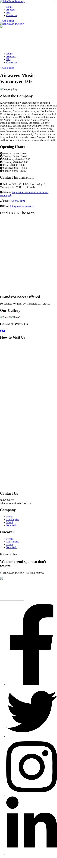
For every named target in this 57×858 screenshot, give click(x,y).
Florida (9, 516)
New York (11, 525)
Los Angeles (12, 519)
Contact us (11, 15)
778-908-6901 (18, 200)
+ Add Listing (7, 20)
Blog (8, 12)
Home (9, 6)
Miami (9, 522)
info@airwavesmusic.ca (22, 206)
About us (11, 9)
